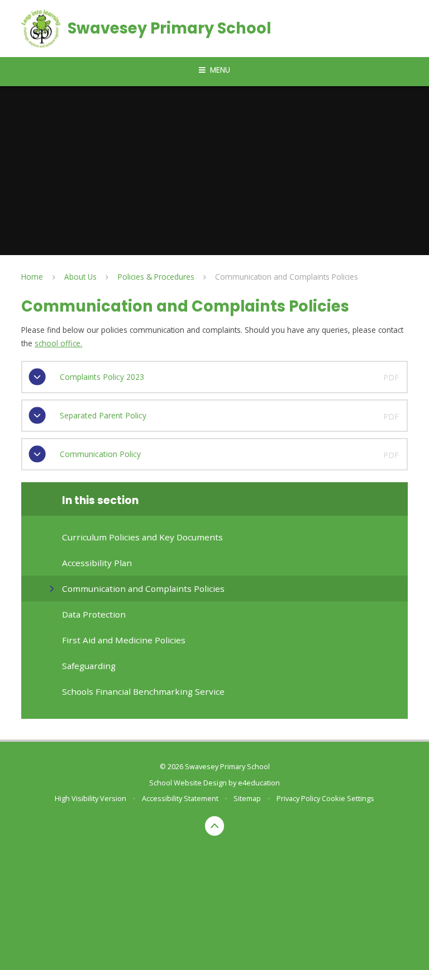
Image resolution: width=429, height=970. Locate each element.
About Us (80, 276)
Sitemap (247, 798)
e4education (259, 783)
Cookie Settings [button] (348, 798)
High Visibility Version (90, 798)
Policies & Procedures (156, 276)
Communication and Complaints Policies (286, 276)
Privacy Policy (298, 798)
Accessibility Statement (180, 798)
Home (32, 276)
